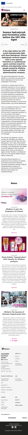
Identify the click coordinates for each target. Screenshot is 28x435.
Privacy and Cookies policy (14, 425)
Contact (17, 402)
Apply (2, 402)
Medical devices (6, 387)
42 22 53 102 (4, 362)
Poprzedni (5, 44)
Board (17, 356)
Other (3, 392)
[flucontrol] (20, 417)
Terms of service (14, 424)
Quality (17, 400)
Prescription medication (5, 379)
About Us (18, 353)
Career (3, 397)
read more (14, 232)
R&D (16, 397)
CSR (16, 376)
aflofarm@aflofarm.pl (6, 363)
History (17, 358)
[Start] (5, 10)
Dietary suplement (6, 390)
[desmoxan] (7, 417)
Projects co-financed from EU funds (10, 7)
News (16, 361)
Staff (2, 404)
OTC (2, 382)
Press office (19, 405)
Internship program (4, 407)
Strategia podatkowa (18, 364)
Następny (22, 44)
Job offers (4, 400)
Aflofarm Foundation (18, 379)
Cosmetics (4, 385)
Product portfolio (7, 376)
